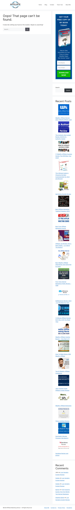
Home (40, 4)
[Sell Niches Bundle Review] (63, 186)
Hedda (57, 478)
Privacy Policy (61, 507)
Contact (52, 4)
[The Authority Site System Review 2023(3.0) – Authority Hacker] (63, 127)
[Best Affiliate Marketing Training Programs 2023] (63, 201)
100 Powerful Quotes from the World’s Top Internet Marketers (62, 492)
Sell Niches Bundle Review (63, 194)
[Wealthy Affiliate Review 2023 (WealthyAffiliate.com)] (63, 110)
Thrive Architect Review (62, 421)
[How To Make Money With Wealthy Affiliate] (63, 346)
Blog (46, 4)
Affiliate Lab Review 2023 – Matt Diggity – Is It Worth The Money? (63, 245)
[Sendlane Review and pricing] (63, 445)
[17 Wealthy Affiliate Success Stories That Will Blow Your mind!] (63, 146)
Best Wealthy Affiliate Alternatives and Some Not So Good (63, 264)
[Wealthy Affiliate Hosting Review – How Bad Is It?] (63, 329)
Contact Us (53, 507)
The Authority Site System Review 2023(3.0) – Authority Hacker (63, 137)
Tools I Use (60, 4)
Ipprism (57, 489)
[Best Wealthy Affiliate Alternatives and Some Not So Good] (63, 255)
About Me (68, 4)
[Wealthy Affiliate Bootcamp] (63, 398)
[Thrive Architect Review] (63, 413)
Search (57, 87)
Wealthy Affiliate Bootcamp (63, 405)
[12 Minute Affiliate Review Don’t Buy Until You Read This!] (63, 310)
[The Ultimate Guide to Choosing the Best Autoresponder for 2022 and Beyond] (63, 165)
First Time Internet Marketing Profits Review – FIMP (63, 283)
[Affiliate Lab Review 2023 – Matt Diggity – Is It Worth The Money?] (63, 236)
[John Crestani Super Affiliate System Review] (63, 380)
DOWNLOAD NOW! (64, 73)
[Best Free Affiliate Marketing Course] (63, 218)
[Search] (27, 29)
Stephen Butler (59, 497)
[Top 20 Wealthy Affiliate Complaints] (63, 363)
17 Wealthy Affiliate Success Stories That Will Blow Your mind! (63, 156)
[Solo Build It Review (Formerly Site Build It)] (63, 428)
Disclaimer (69, 507)
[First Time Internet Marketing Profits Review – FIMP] (63, 274)
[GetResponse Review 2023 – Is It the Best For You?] (63, 293)
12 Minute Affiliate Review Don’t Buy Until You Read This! (63, 320)
